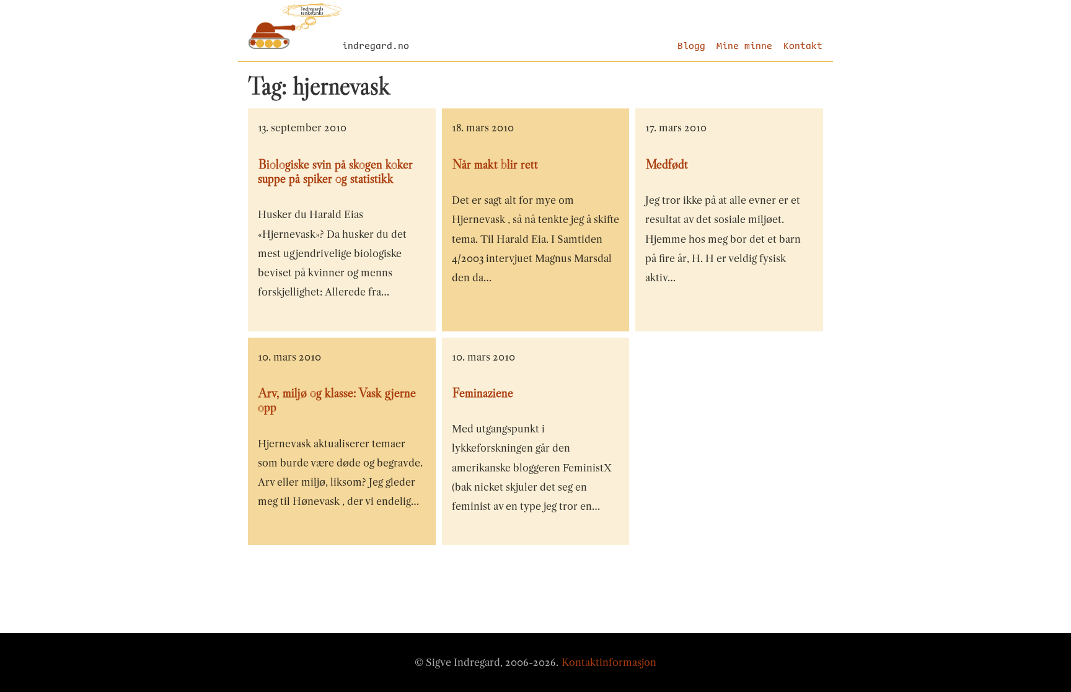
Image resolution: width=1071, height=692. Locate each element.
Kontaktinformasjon (609, 662)
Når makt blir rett (495, 164)
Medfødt (667, 164)
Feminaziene (482, 393)
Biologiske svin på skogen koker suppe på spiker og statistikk (335, 171)
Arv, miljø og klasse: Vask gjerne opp (337, 400)
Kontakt (802, 46)
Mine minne (744, 46)
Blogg (691, 46)
